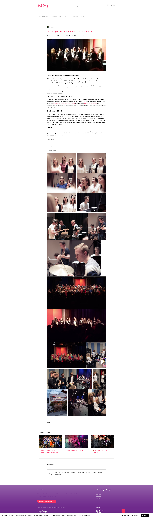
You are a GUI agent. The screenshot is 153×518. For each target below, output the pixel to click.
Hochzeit (75, 16)
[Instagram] (108, 5)
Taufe (66, 16)
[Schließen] (151, 515)
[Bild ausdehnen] (61, 163)
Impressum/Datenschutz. (60, 507)
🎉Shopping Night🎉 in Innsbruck (100, 451)
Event (83, 16)
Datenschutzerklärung (84, 515)
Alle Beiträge (44, 16)
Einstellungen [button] (125, 515)
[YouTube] (114, 5)
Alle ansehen (110, 431)
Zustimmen (145, 515)
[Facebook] (111, 5)
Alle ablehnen (135, 515)
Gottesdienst (56, 16)
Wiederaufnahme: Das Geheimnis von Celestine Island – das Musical (49, 451)
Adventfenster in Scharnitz (75, 450)
